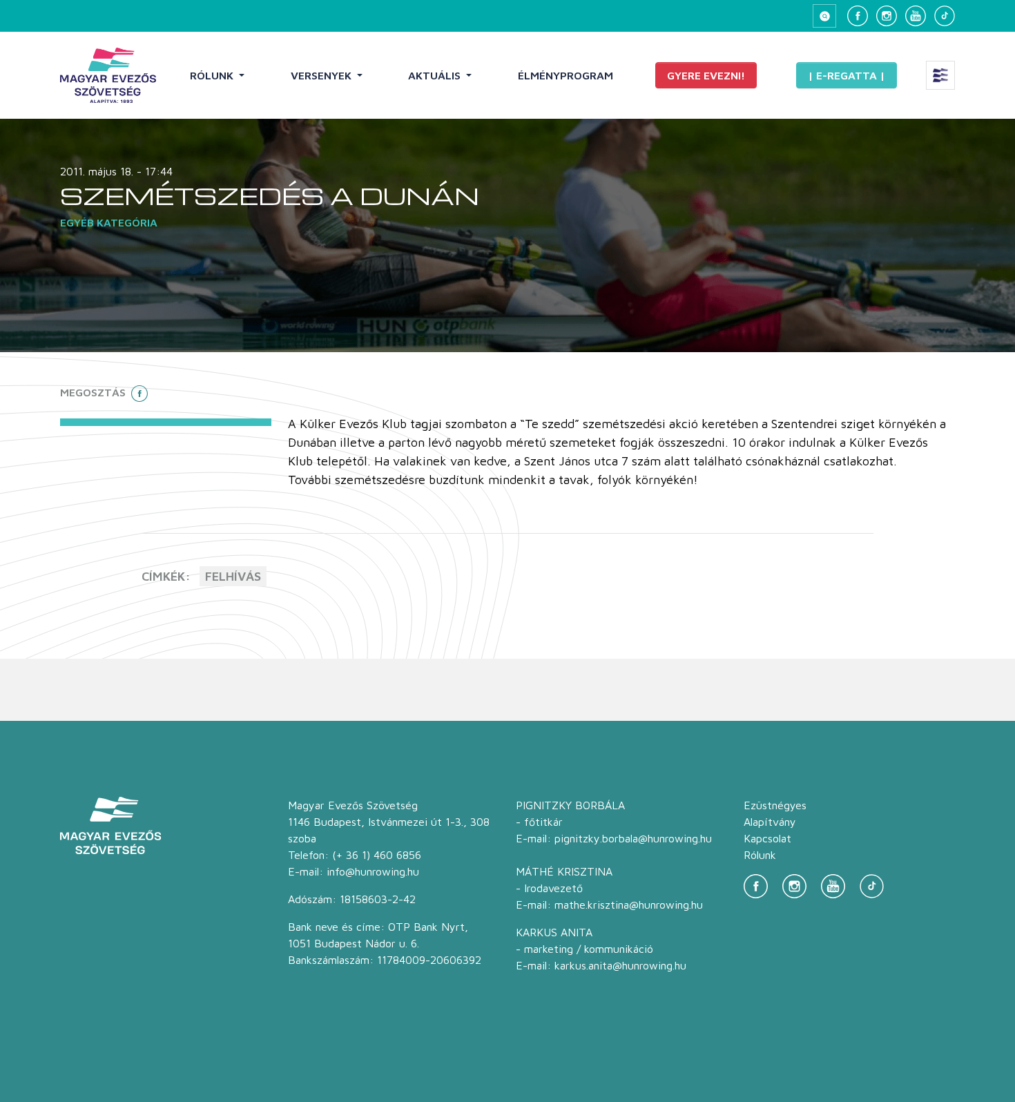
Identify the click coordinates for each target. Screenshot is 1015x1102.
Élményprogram (565, 75)
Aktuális (435, 75)
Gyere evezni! (706, 75)
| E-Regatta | (846, 75)
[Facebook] (857, 16)
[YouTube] (915, 16)
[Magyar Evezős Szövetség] (108, 75)
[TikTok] (944, 16)
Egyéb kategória (108, 222)
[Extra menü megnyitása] (940, 75)
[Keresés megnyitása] (824, 16)
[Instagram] (886, 16)
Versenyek (322, 75)
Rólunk (213, 75)
